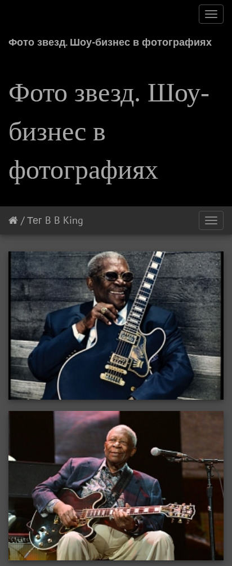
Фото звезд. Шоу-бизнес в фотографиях (110, 42)
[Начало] (13, 220)
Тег (34, 220)
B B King (64, 220)
